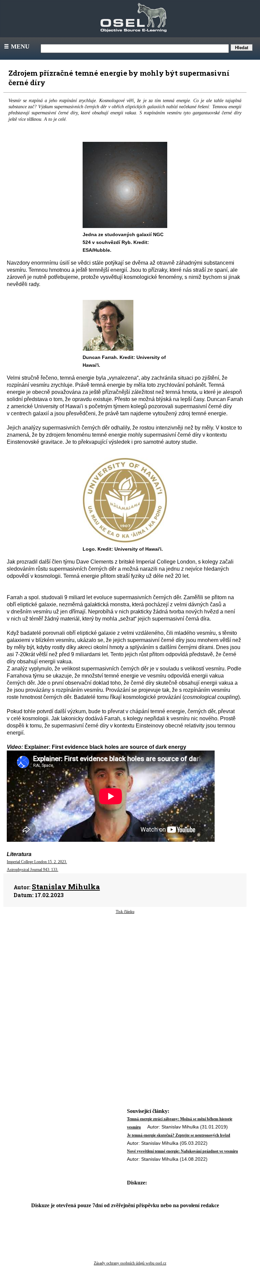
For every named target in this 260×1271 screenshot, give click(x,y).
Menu (16, 46)
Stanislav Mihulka (66, 886)
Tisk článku (125, 911)
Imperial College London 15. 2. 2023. (37, 861)
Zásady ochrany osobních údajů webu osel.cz (130, 1263)
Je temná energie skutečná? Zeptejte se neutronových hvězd (178, 1135)
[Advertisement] (124, 969)
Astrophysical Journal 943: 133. (32, 869)
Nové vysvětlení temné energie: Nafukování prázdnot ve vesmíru (182, 1151)
